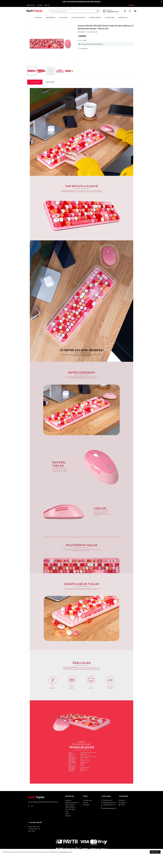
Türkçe (132, 5)
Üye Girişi (85, 802)
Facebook (122, 800)
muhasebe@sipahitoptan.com (108, 808)
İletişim (41, 5)
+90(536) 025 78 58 (112, 12)
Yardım (48, 5)
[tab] (34, 82)
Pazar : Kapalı (31, 831)
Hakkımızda (68, 800)
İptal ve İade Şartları (70, 809)
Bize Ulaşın (68, 815)
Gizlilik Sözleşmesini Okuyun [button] (66, 851)
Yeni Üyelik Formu (87, 800)
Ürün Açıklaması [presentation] (34, 82)
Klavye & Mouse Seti (92, 32)
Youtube (122, 804)
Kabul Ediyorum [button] (155, 852)
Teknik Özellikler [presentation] (50, 82)
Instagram (123, 802)
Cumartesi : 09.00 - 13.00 (34, 828)
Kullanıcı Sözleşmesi (70, 807)
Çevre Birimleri (81, 32)
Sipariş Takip (86, 804)
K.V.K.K (67, 811)
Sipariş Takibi (32, 5)
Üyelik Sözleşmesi (69, 804)
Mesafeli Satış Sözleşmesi (71, 802)
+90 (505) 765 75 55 (107, 800)
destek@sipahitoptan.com (109, 802)
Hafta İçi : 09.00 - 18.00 (33, 826)
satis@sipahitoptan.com (108, 804)
